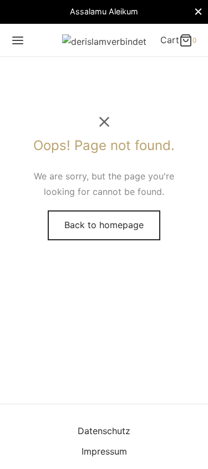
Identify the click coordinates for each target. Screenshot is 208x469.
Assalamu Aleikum (104, 11)
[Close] (198, 12)
